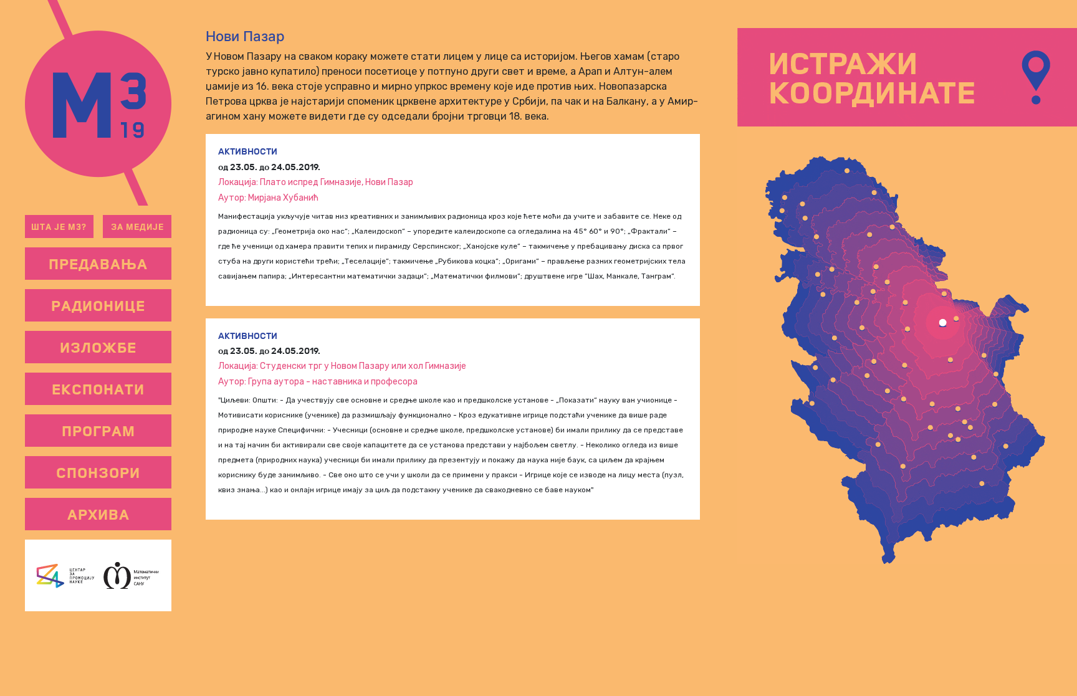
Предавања (98, 264)
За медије (137, 226)
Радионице (98, 305)
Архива (98, 514)
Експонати (98, 389)
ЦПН (61, 575)
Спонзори (98, 472)
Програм (98, 431)
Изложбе (98, 347)
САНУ (134, 575)
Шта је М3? (59, 226)
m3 (98, 103)
